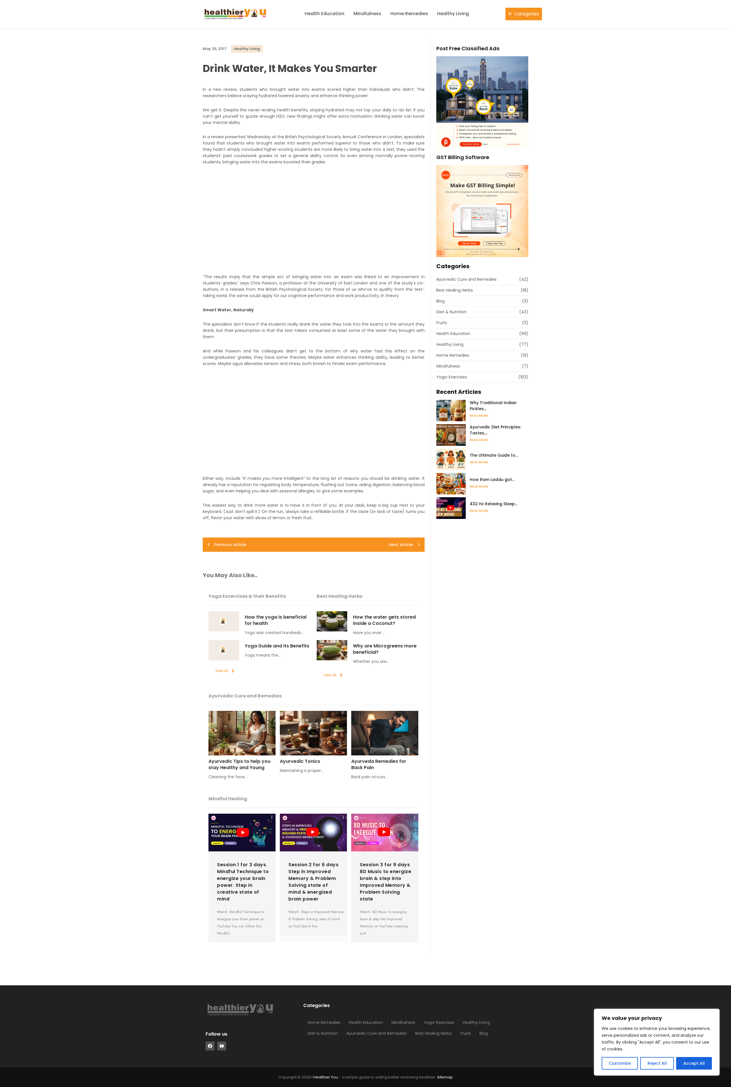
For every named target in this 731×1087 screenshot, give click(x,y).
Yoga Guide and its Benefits (277, 646)
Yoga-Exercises (439, 1022)
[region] (657, 1042)
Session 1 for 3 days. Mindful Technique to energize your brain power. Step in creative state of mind (243, 881)
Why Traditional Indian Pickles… (493, 406)
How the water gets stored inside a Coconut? (384, 620)
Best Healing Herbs (433, 1033)
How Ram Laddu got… (492, 479)
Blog (483, 1033)
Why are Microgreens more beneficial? (385, 649)
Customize (620, 1063)
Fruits (465, 1033)
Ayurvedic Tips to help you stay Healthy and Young (239, 764)
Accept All (694, 1063)
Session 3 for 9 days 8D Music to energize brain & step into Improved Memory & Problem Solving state (385, 881)
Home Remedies (409, 13)
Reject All (657, 1063)
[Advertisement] (314, 219)
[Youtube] (221, 1046)
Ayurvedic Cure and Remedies (376, 1033)
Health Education (324, 13)
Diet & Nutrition (323, 1033)
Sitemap (445, 1077)
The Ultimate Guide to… (494, 455)
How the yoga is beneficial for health (275, 620)
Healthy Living (453, 13)
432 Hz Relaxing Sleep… (493, 504)
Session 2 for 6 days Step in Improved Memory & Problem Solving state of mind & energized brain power (313, 881)
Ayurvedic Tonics (300, 761)
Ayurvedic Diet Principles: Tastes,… (495, 430)
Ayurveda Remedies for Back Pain (378, 764)
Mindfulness (367, 13)
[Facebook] (210, 1046)
